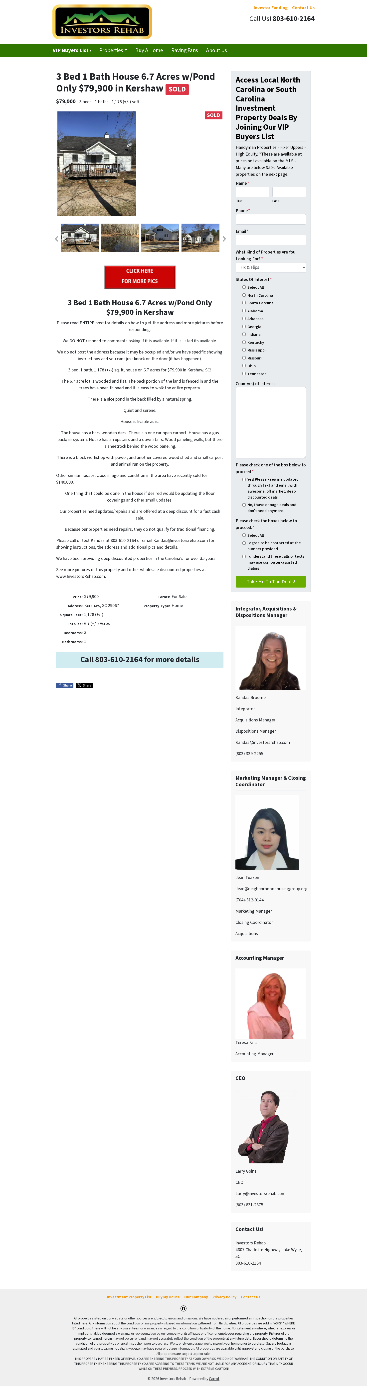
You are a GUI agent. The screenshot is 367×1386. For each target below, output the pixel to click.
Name (242, 183)
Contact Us (250, 1297)
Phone (243, 211)
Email (242, 231)
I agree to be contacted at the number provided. (274, 546)
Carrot (214, 1379)
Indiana (254, 334)
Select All (255, 287)
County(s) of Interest (255, 384)
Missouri (254, 358)
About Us (216, 50)
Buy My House (168, 1297)
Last (275, 200)
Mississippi (256, 350)
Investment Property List (129, 1297)
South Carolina (260, 303)
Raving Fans (184, 50)
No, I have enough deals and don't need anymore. (271, 508)
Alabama (255, 311)
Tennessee (257, 374)
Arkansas (255, 319)
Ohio (251, 366)
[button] (56, 239)
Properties (111, 50)
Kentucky (255, 342)
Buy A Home (149, 50)
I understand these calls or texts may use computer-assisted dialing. (275, 562)
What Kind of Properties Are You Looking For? (265, 255)
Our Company (196, 1297)
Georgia (254, 327)
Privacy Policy (224, 1297)
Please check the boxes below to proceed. (266, 524)
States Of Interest (254, 279)
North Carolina (260, 295)
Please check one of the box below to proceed (271, 468)
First (239, 200)
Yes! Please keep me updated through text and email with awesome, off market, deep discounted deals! (273, 488)
